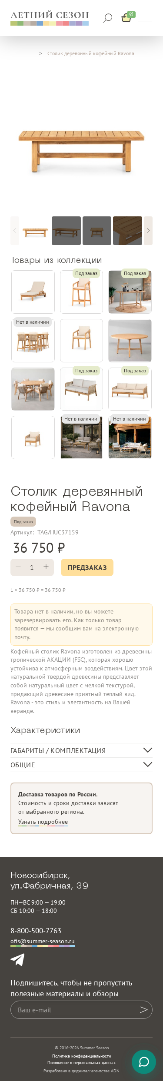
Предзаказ (87, 567)
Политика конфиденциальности (81, 1056)
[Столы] (31, 53)
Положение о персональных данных (81, 1062)
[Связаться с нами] (144, 1062)
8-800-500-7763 (35, 930)
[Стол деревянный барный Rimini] (130, 292)
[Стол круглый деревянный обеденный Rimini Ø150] (130, 340)
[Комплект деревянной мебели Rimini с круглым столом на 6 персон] (33, 389)
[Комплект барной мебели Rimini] (33, 340)
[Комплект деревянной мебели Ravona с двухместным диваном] (82, 437)
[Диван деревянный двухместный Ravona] (82, 389)
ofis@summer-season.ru (42, 941)
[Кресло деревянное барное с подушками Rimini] (82, 292)
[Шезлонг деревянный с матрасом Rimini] (33, 292)
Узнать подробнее (43, 822)
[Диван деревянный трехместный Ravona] (130, 389)
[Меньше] (18, 567)
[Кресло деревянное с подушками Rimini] (82, 340)
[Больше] (46, 567)
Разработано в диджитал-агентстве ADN (81, 1071)
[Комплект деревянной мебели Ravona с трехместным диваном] (130, 437)
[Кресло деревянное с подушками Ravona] (33, 437)
